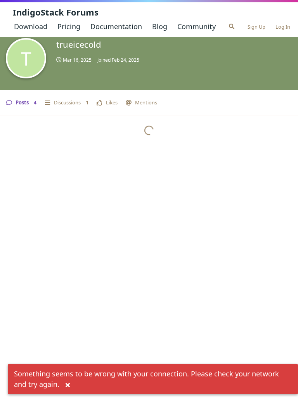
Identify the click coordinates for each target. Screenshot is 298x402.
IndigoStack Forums (56, 12)
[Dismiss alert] (67, 385)
